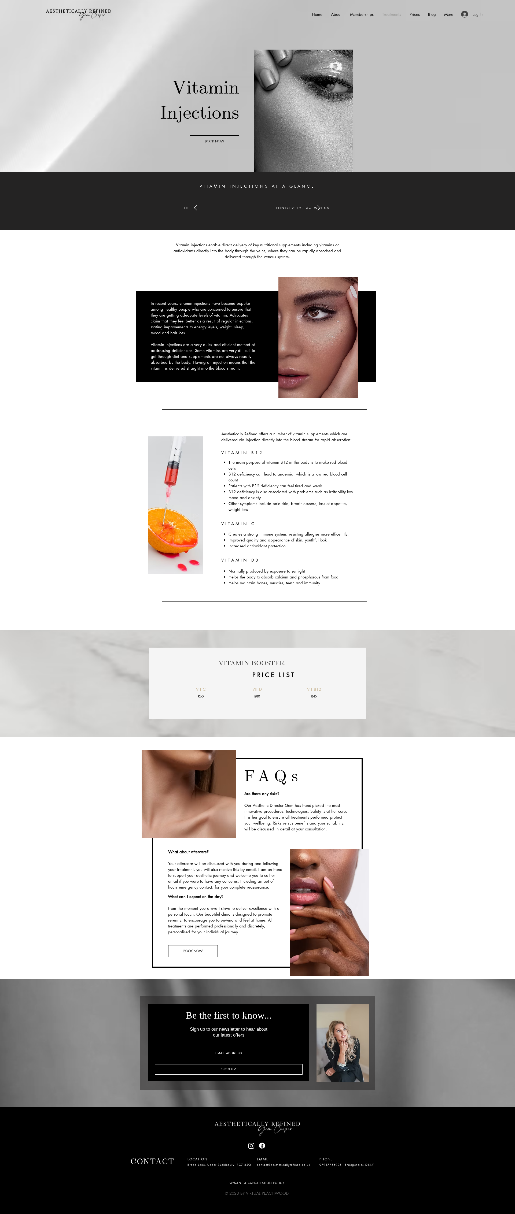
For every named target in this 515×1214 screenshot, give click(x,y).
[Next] (319, 208)
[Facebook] (262, 1146)
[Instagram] (251, 1146)
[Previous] (195, 208)
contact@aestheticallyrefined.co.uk (283, 1165)
